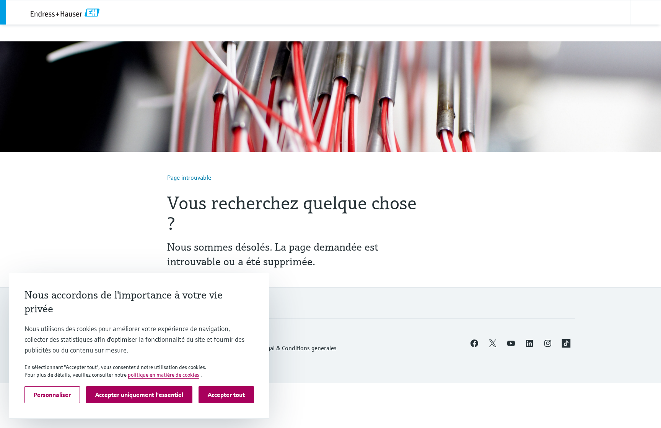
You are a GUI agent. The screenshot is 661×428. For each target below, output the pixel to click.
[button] (474, 343)
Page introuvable (189, 177)
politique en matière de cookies (163, 374)
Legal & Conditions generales (299, 348)
